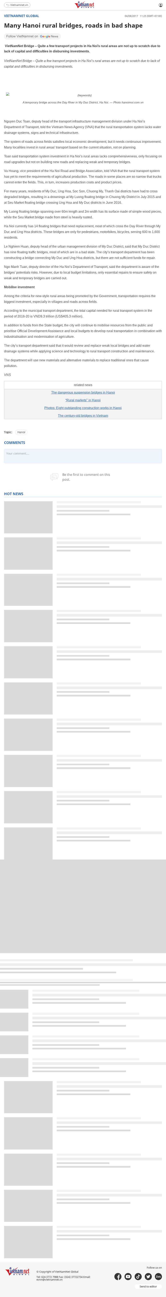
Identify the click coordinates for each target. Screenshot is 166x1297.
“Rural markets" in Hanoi (83, 400)
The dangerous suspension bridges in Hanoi (83, 392)
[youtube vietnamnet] (128, 1276)
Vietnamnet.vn (19, 5)
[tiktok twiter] (148, 1276)
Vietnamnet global (21, 16)
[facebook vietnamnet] (117, 1276)
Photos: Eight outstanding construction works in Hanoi (83, 408)
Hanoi (21, 432)
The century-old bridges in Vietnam (83, 415)
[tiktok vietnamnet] (138, 1276)
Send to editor (148, 1286)
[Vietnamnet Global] (94, 7)
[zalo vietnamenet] (158, 1276)
